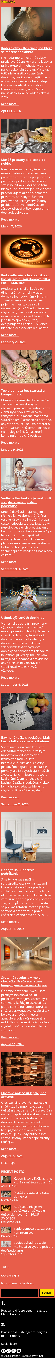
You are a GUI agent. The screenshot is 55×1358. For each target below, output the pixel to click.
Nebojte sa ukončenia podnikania (18, 871)
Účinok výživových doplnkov (22, 617)
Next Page (8, 1163)
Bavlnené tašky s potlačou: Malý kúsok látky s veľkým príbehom (26, 739)
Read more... (10, 104)
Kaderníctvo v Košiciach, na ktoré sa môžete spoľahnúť (26, 50)
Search (46, 1292)
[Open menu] (52, 1)
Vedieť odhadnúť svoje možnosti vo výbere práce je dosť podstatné (26, 502)
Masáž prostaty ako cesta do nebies (23, 161)
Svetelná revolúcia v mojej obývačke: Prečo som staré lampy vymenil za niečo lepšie (24, 981)
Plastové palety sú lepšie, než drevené (23, 1095)
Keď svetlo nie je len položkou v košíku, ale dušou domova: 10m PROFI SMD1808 (25, 279)
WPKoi (39, 1355)
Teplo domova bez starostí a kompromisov (23, 392)
